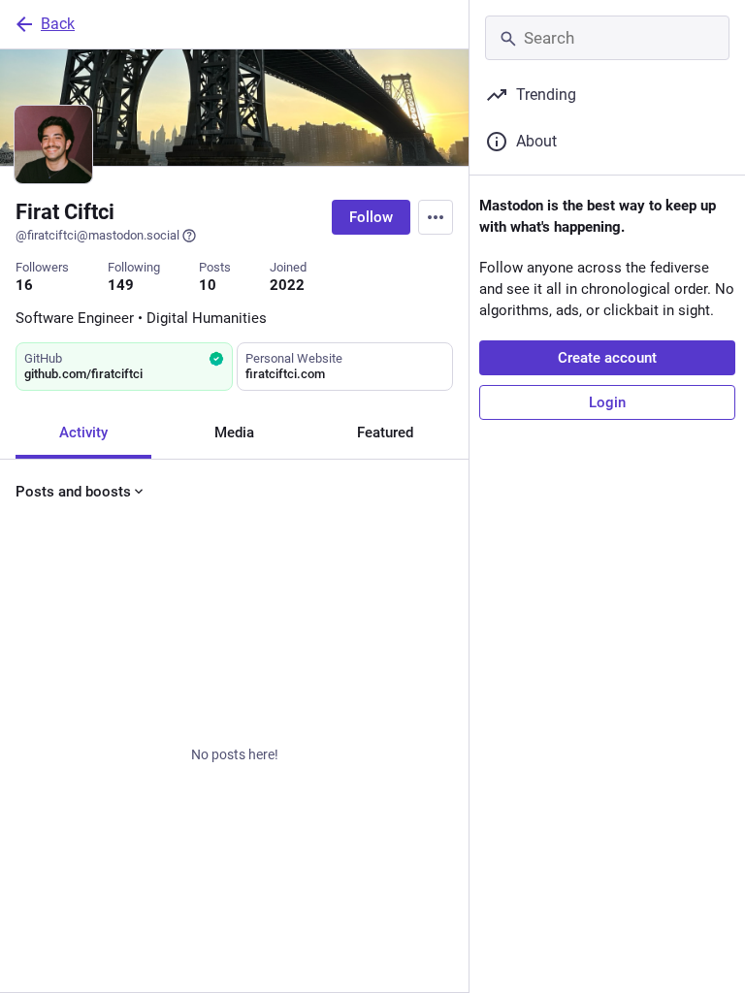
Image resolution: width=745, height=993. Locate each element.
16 (24, 285)
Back (58, 24)
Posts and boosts (73, 491)
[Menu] (435, 217)
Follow (371, 217)
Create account (607, 358)
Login (607, 402)
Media (234, 432)
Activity (83, 432)
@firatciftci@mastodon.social (97, 235)
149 (121, 285)
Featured (385, 432)
